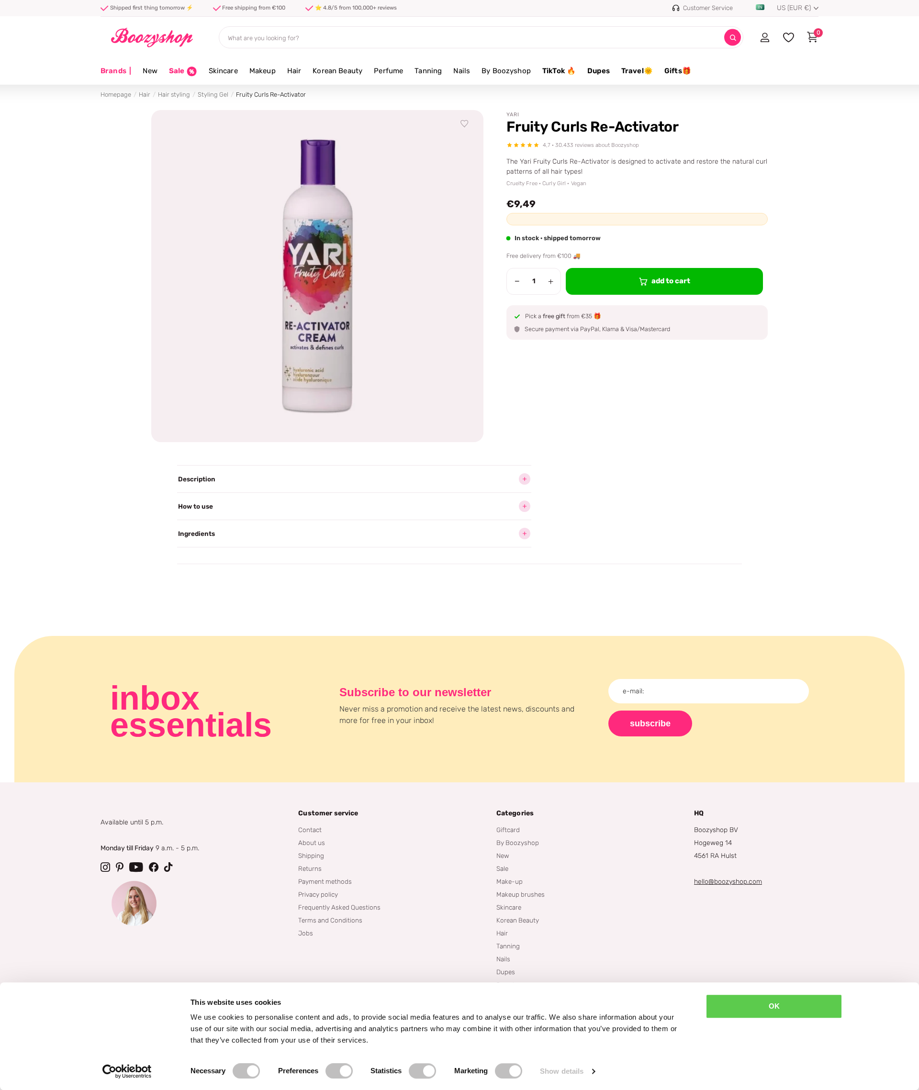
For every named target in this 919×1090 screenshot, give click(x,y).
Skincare (223, 71)
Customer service (328, 813)
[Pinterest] (119, 867)
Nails (461, 71)
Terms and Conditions (330, 920)
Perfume (388, 71)
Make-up (509, 881)
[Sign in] (765, 37)
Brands (116, 71)
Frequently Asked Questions (339, 907)
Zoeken (732, 37)
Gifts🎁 (677, 71)
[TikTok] (168, 867)
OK (774, 1006)
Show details (561, 1071)
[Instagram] (105, 867)
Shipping (311, 855)
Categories (515, 813)
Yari (512, 114)
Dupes (598, 71)
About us (311, 842)
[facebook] (153, 867)
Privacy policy (318, 894)
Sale (502, 868)
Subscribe (650, 723)
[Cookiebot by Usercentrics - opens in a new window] (127, 1071)
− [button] (517, 281)
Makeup (262, 71)
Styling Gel (213, 94)
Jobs (305, 933)
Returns (310, 868)
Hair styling (174, 94)
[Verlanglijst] (465, 124)
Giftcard (508, 830)
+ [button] (550, 281)
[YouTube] (136, 867)
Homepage (116, 94)
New (150, 71)
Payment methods (325, 881)
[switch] (339, 1071)
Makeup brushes (520, 894)
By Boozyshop (506, 71)
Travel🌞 (637, 71)
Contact (310, 830)
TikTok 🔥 (559, 71)
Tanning (428, 71)
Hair (294, 71)
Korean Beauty (337, 71)
